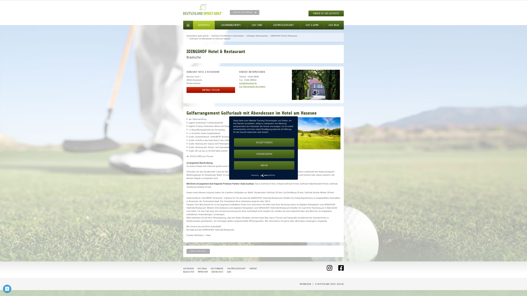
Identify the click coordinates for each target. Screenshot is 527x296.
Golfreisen (188, 268)
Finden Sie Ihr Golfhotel (326, 13)
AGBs (229, 272)
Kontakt (253, 268)
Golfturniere (217, 268)
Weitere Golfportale (243, 12)
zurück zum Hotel (198, 251)
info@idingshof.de (248, 83)
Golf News (334, 25)
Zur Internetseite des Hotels (252, 86)
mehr (264, 165)
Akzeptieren (264, 142)
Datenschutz (217, 272)
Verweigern (264, 154)
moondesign (305, 284)
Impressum (203, 272)
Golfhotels (204, 25)
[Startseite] (188, 25)
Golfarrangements (231, 25)
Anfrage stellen (210, 90)
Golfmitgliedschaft (283, 25)
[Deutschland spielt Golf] (203, 9)
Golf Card (257, 25)
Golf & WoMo (312, 25)
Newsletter (188, 272)
